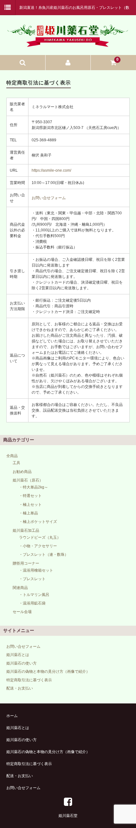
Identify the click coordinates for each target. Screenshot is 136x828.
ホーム (12, 716)
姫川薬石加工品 (26, 530)
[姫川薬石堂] (68, 43)
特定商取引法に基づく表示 (29, 680)
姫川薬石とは (17, 655)
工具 (16, 463)
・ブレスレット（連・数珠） (43, 554)
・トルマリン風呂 (34, 594)
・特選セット (30, 496)
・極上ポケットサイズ (38, 521)
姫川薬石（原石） (28, 480)
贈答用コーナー (26, 563)
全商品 (12, 456)
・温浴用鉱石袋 (32, 603)
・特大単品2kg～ (33, 487)
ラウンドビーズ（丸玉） (40, 537)
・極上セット (30, 504)
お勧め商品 (22, 471)
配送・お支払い (19, 688)
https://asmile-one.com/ (51, 170)
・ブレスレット (32, 579)
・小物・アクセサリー (38, 546)
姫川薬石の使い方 (21, 663)
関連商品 (20, 588)
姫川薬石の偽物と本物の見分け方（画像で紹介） (48, 671)
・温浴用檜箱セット (36, 570)
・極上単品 (28, 513)
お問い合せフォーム (49, 198)
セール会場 (22, 612)
